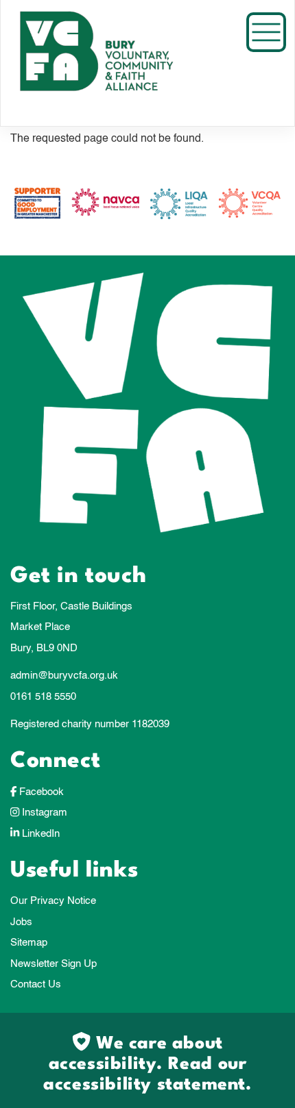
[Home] (114, 63)
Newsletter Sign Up (53, 964)
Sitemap (28, 942)
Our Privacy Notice (53, 901)
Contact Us (35, 984)
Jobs (21, 922)
